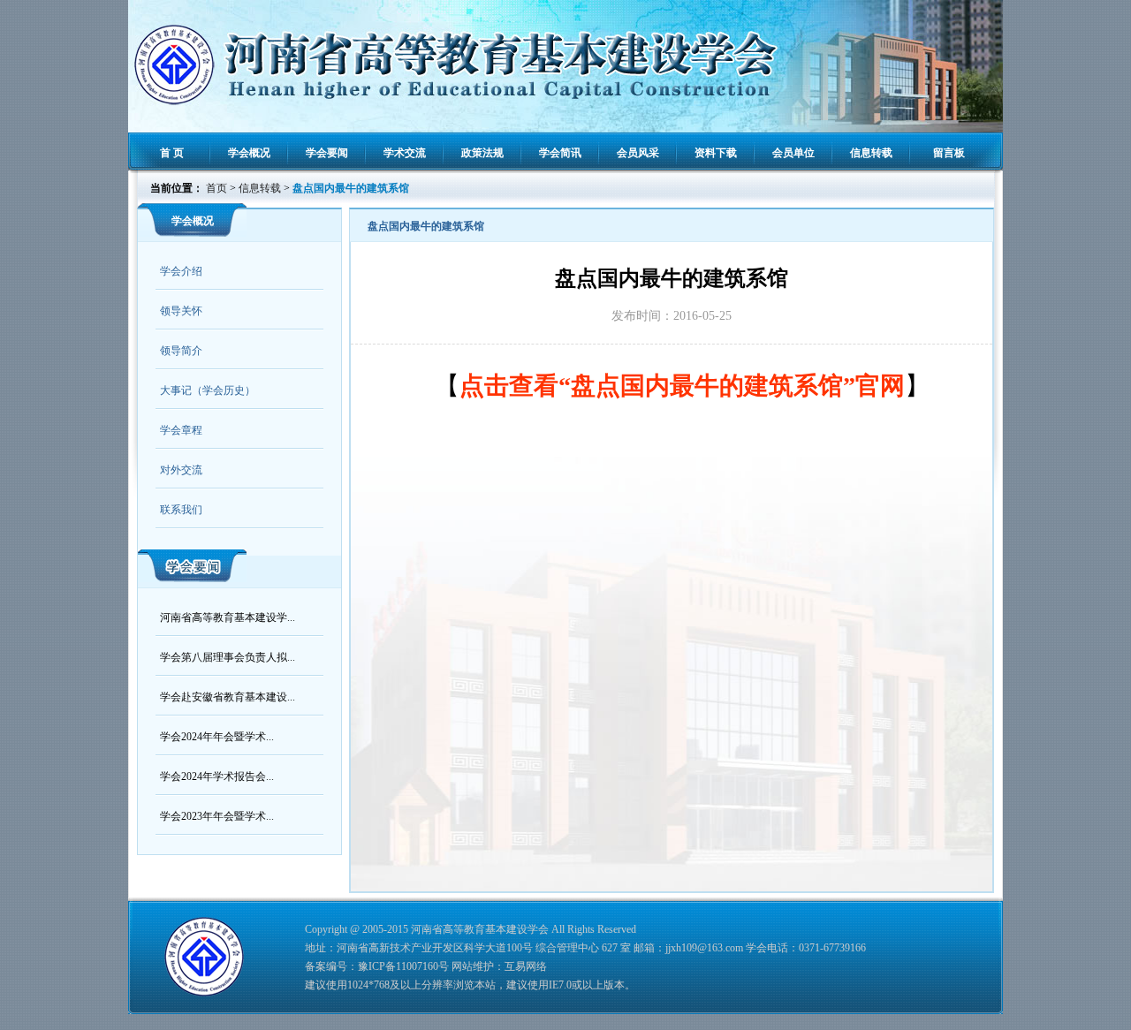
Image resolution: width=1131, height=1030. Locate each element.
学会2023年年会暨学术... (217, 816)
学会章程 (181, 430)
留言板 (949, 153)
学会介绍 (181, 271)
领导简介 (181, 351)
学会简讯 (560, 153)
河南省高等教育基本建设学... (227, 617)
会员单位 (793, 153)
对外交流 (181, 470)
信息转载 (871, 153)
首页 (216, 188)
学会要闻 (327, 153)
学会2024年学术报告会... (217, 776)
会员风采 (638, 153)
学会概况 (249, 153)
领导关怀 (181, 311)
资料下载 (716, 153)
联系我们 (181, 510)
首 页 (172, 153)
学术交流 (404, 153)
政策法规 (482, 153)
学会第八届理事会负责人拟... (227, 657)
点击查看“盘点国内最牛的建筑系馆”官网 (682, 385)
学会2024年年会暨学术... (217, 737)
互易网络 (526, 966)
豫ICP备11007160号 (403, 966)
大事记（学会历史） (207, 390)
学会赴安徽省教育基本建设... (227, 697)
